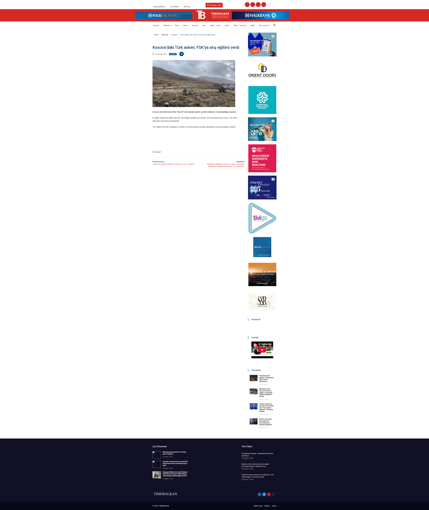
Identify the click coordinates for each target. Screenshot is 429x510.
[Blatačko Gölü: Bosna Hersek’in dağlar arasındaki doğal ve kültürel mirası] (254, 391)
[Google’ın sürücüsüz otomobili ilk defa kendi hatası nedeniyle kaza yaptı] (156, 464)
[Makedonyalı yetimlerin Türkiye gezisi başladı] (156, 454)
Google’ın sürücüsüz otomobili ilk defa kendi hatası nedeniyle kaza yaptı (175, 463)
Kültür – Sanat (215, 25)
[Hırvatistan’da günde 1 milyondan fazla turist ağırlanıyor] (254, 378)
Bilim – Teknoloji (240, 25)
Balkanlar (167, 25)
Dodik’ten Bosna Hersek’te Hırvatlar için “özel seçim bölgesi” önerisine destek (266, 408)
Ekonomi (195, 25)
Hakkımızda (159, 6)
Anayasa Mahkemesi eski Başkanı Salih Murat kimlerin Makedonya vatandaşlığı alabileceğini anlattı (175, 474)
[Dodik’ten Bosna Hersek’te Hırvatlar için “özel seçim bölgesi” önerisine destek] (254, 406)
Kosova (174, 35)
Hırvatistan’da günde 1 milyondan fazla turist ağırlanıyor (266, 379)
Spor (204, 25)
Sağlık (252, 25)
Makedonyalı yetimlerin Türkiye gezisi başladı (174, 453)
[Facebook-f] (259, 494)
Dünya (185, 25)
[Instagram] (263, 4)
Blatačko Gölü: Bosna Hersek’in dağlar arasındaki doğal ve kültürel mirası (265, 393)
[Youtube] (258, 4)
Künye (187, 6)
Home (156, 35)
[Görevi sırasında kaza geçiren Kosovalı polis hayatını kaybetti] (254, 421)
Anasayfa (156, 25)
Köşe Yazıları (264, 25)
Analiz (227, 25)
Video (177, 25)
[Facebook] (247, 4)
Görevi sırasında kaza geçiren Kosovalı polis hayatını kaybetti (265, 422)
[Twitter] (252, 4)
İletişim (175, 6)
